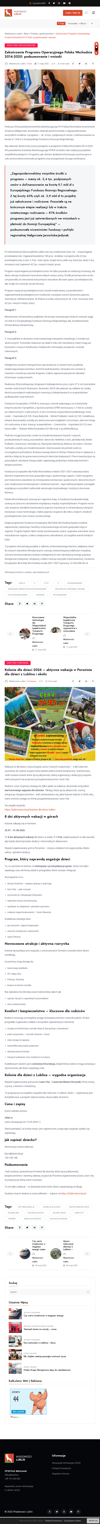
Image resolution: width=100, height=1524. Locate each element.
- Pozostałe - (73, 23)
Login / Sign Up (72, 13)
